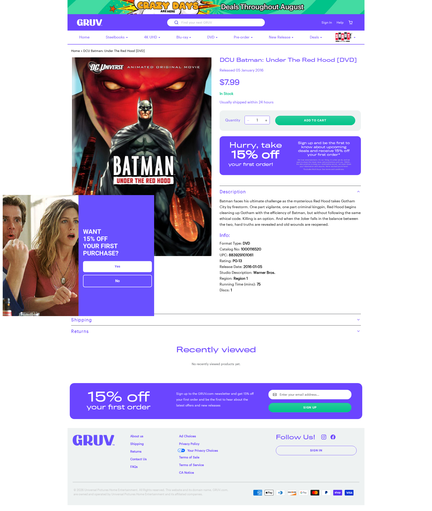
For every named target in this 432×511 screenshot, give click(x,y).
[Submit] (176, 22)
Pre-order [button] (242, 37)
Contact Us (138, 459)
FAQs (134, 467)
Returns (136, 451)
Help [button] (340, 22)
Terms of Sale (189, 457)
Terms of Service (191, 465)
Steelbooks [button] (116, 37)
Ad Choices (187, 436)
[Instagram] (323, 437)
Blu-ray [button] (182, 37)
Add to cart (315, 120)
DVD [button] (211, 37)
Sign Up (310, 407)
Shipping (137, 444)
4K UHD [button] (151, 37)
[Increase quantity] (266, 120)
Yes (117, 266)
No (117, 281)
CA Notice (186, 472)
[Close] (148, 200)
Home (84, 37)
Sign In (316, 450)
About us (136, 436)
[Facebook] (333, 437)
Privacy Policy (189, 444)
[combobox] (216, 22)
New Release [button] (280, 37)
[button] (350, 22)
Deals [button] (315, 37)
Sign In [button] (327, 22)
